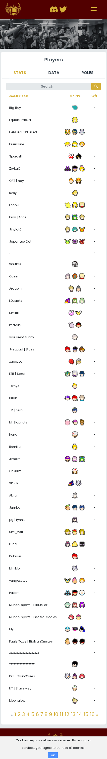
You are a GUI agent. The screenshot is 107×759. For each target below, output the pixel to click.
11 (61, 714)
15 (85, 714)
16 (92, 714)
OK (53, 755)
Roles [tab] (87, 73)
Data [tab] (53, 73)
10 (56, 714)
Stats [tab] (19, 73)
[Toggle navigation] (94, 9)
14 (79, 714)
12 (67, 714)
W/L (95, 96)
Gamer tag (19, 96)
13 (73, 714)
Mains (75, 96)
